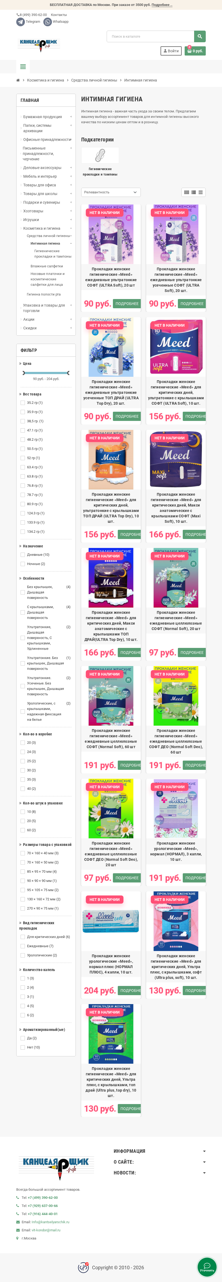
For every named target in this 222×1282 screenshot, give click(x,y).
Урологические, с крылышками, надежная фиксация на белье (49, 711)
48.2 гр (35, 439)
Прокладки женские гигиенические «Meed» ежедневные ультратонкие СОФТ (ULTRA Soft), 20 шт (111, 277)
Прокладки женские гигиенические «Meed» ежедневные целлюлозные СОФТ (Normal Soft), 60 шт (111, 738)
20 (31, 743)
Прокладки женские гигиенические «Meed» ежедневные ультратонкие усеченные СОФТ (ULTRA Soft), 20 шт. (176, 280)
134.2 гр (36, 532)
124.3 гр (36, 513)
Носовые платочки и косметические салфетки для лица (48, 279)
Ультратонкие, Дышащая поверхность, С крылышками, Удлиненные (49, 638)
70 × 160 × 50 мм (43, 862)
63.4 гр (35, 467)
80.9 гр (35, 504)
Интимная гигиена (45, 243)
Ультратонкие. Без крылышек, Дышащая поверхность (49, 663)
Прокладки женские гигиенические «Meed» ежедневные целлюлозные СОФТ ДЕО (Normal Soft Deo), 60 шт (176, 741)
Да (32, 1038)
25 (31, 761)
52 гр (33, 458)
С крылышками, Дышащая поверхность (49, 612)
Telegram (32, 22)
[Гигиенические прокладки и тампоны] (100, 155)
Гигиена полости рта (44, 294)
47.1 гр (35, 430)
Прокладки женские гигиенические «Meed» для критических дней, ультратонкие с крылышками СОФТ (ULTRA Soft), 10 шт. (176, 392)
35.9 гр (35, 412)
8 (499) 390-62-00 (31, 15)
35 (31, 779)
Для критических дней (48, 937)
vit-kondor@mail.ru (46, 1230)
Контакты (58, 15)
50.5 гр (35, 449)
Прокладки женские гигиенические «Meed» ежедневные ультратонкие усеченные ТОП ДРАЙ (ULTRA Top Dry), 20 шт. (111, 392)
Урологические (42, 955)
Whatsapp (60, 22)
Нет (33, 1047)
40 (31, 789)
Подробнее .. (162, 5)
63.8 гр (35, 476)
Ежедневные (40, 946)
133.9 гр (36, 522)
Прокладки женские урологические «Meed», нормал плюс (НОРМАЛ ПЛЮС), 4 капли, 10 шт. (111, 964)
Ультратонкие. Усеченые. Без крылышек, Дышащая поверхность (49, 686)
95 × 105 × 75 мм (43, 890)
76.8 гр (35, 485)
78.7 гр (35, 495)
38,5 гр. (35, 421)
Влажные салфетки (47, 266)
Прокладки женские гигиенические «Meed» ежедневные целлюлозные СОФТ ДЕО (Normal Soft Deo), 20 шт (111, 854)
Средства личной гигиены (48, 236)
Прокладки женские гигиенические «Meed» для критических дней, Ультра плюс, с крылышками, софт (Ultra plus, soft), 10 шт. (176, 967)
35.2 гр (35, 403)
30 (31, 770)
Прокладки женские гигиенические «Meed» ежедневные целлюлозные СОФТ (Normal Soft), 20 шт (176, 620)
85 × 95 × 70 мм (42, 871)
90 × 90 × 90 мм (42, 881)
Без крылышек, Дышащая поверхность (49, 592)
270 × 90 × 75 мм (43, 908)
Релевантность (96, 192)
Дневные (38, 555)
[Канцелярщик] (39, 43)
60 (31, 830)
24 (31, 752)
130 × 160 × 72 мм (44, 899)
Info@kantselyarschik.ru (50, 1222)
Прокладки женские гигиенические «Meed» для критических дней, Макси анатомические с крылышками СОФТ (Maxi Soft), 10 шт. (176, 508)
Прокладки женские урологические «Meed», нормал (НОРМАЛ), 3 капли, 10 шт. (176, 851)
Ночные (36, 564)
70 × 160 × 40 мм (43, 853)
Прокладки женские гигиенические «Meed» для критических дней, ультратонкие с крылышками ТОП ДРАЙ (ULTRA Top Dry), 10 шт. (111, 508)
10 (31, 812)
